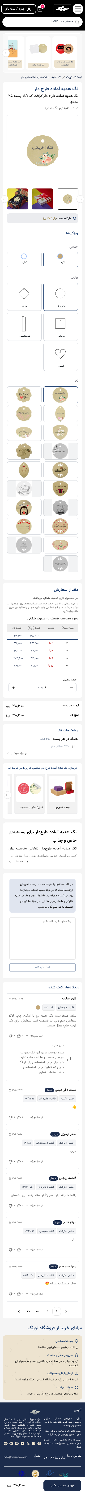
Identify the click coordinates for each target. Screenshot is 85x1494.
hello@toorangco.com (15, 1457)
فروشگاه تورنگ (74, 77)
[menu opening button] (78, 9)
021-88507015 (54, 1458)
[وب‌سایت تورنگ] (63, 1475)
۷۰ (28, 1311)
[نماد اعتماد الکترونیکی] (49, 1475)
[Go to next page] (18, 1311)
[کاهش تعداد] (71, 687)
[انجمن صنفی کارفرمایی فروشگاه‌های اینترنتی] (21, 1475)
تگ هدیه (56, 77)
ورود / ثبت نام (14, 9)
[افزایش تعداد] (13, 687)
